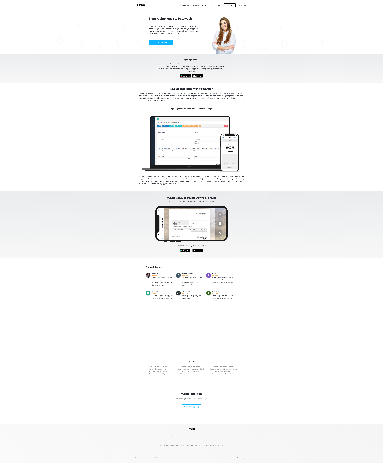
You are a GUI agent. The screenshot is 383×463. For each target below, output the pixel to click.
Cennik (219, 5)
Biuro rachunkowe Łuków (158, 371)
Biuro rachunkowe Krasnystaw (191, 374)
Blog (161, 445)
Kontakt (221, 435)
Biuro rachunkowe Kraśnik (158, 369)
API (222, 445)
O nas (215, 435)
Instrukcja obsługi (203, 445)
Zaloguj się (242, 5)
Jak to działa (166, 445)
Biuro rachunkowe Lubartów (191, 367)
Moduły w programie (176, 445)
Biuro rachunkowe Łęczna (191, 371)
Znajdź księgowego (161, 42)
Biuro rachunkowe (186, 435)
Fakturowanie (185, 5)
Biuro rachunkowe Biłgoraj (158, 374)
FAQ (219, 445)
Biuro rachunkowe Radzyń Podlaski (223, 374)
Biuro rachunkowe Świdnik (158, 367)
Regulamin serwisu (140, 458)
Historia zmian (213, 445)
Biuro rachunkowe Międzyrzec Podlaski (224, 369)
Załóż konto (230, 5)
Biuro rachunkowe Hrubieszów (224, 367)
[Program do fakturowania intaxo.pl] (141, 4)
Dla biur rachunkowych (199, 435)
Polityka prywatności (153, 458)
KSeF (211, 5)
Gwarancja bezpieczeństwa (190, 445)
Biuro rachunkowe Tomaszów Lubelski (191, 369)
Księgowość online (199, 5)
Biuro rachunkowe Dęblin (224, 371)
